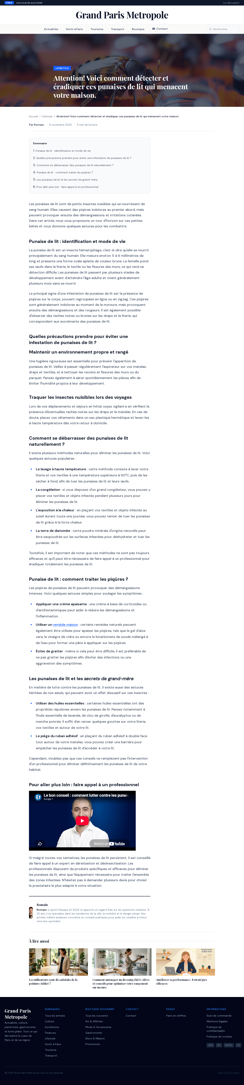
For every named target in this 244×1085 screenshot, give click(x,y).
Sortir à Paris (74, 29)
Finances (50, 1032)
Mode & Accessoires (98, 1027)
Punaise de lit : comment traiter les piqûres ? (65, 172)
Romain (39, 124)
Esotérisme (52, 1027)
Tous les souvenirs (96, 1015)
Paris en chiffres (176, 1015)
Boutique (138, 29)
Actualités (51, 29)
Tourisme (97, 29)
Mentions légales (217, 1021)
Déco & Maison (95, 1038)
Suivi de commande (219, 1015)
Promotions (92, 1044)
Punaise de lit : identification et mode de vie (63, 150)
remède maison (65, 624)
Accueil (33, 116)
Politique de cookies (219, 1036)
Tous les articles (55, 1015)
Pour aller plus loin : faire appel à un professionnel (67, 187)
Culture (49, 1021)
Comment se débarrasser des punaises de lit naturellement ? (75, 165)
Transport (117, 29)
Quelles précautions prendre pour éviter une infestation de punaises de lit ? (83, 158)
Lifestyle (62, 68)
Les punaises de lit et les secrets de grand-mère (67, 179)
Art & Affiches (94, 1021)
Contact (131, 1015)
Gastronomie (93, 1032)
